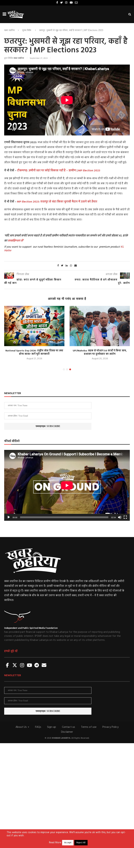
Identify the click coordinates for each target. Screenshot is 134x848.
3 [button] (70, 369)
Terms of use (88, 727)
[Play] (8, 517)
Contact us (68, 727)
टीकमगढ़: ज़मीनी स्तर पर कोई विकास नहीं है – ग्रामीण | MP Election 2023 (58, 170)
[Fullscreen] (125, 517)
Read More (55, 842)
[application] (67, 485)
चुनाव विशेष (26, 30)
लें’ (22, 241)
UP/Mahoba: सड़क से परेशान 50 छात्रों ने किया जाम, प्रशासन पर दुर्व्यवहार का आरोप (100, 352)
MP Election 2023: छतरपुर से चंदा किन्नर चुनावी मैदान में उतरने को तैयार (57, 201)
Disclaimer (67, 732)
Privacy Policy (110, 727)
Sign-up (51, 727)
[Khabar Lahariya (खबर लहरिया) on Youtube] (29, 665)
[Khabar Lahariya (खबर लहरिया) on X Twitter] (15, 665)
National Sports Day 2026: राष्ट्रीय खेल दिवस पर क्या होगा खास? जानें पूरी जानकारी (34, 352)
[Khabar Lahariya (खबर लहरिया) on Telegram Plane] (36, 665)
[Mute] (119, 517)
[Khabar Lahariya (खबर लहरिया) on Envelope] (44, 665)
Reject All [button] (80, 843)
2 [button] (67, 369)
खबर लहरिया (9, 30)
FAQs (38, 727)
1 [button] (64, 369)
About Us (21, 727)
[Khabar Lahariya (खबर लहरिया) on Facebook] (7, 665)
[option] (34, 333)
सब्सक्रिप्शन (14, 241)
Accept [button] (67, 843)
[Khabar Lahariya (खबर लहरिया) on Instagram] (22, 665)
